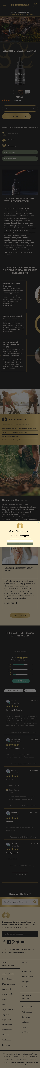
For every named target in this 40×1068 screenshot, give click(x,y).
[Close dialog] (39, 522)
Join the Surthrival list (20, 543)
